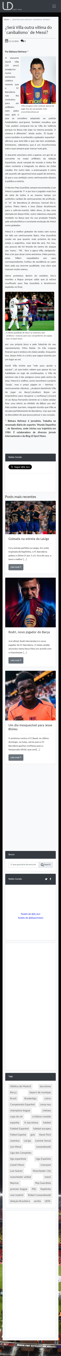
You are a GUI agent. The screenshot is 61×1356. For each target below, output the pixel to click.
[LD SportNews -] (12, 6)
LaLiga (27, 1141)
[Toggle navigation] (53, 6)
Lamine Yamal (43, 1141)
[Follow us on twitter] (46, 879)
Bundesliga (30, 1098)
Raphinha (45, 1189)
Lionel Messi (17, 1165)
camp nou (45, 1104)
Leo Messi (15, 1147)
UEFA (47, 1201)
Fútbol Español (18, 1135)
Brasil (13, 1098)
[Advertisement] (30, 820)
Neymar (14, 1183)
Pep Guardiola (43, 1183)
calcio (47, 1098)
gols (32, 1135)
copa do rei (16, 1116)
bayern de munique (40, 1092)
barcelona (45, 1086)
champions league (20, 1110)
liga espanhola (18, 1159)
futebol (47, 1122)
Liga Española (43, 1159)
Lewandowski (43, 1147)
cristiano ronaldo (41, 1116)
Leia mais (15, 567)
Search (47, 864)
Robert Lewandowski (39, 1195)
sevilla (37, 1201)
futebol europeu (42, 1128)
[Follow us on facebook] (50, 879)
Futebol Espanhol (19, 1128)
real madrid (16, 1195)
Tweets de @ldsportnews (30, 918)
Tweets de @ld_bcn (30, 914)
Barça (13, 1092)
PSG (34, 1189)
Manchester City (42, 1171)
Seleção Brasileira (20, 1201)
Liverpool (46, 1165)
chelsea (47, 1110)
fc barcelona (31, 1122)
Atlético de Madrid (20, 1086)
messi (48, 1177)
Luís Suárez (16, 1171)
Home (6, 20)
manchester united (20, 1177)
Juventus (14, 1141)
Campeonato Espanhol (22, 1104)
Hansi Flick (45, 1135)
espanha (14, 1122)
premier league (18, 1189)
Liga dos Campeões (20, 1153)
